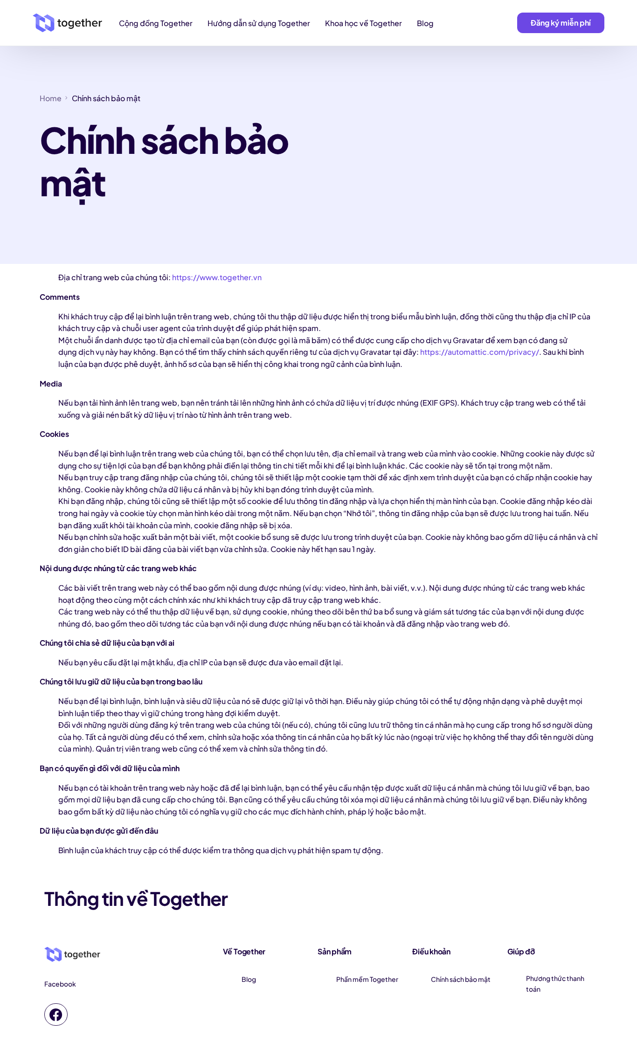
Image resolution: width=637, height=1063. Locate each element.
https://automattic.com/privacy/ (479, 352)
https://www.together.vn (217, 277)
